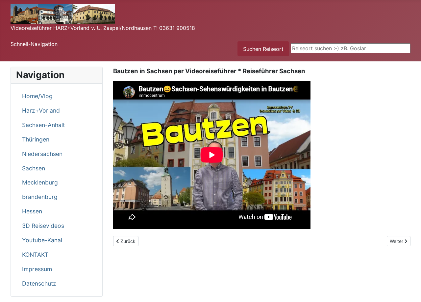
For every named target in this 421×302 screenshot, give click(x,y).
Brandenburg (40, 196)
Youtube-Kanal (42, 240)
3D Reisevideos (43, 225)
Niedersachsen (42, 153)
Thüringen (35, 139)
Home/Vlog (37, 96)
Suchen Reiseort (263, 49)
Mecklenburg (40, 182)
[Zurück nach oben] (409, 290)
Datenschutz (39, 283)
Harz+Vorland (41, 110)
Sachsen (33, 168)
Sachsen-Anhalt (43, 124)
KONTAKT (35, 254)
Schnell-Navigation (34, 44)
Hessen (32, 211)
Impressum (37, 269)
